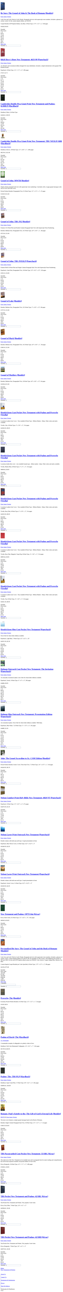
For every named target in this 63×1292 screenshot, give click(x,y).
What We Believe (5, 1286)
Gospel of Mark (11, 338)
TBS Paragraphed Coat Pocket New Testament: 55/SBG (27, 1154)
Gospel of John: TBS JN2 (15, 221)
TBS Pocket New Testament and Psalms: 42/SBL (24, 1196)
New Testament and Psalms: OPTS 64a (20, 914)
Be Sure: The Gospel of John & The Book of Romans (27, 13)
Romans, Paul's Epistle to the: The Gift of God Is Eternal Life (31, 1114)
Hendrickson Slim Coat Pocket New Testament (26, 629)
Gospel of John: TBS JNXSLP (19, 261)
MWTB (3, 1117)
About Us (3, 1274)
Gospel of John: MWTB (15, 181)
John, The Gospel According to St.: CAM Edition (25, 758)
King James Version (6, 16)
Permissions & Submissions (8, 1280)
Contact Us (3, 1277)
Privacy (3, 1283)
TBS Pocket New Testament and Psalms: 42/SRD (24, 1237)
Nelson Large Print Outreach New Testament (25, 835)
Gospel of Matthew (13, 375)
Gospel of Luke (11, 301)
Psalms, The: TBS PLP (15, 1076)
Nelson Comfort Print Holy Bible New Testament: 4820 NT (31, 798)
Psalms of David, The (15, 1037)
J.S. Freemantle (5, 1040)
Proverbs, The (11, 998)
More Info (3, 44)
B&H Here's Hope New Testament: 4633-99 (24, 59)
